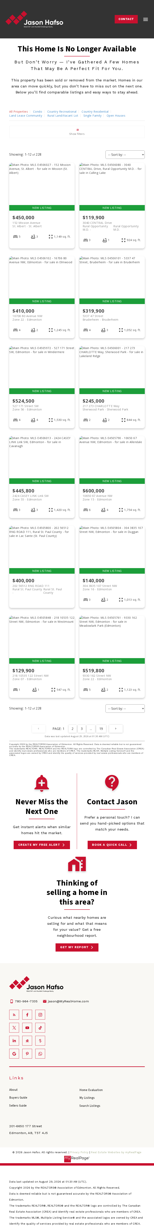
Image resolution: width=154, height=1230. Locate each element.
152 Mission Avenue (27, 224)
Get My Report (74, 947)
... (91, 729)
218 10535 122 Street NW (30, 677)
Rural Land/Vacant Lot (62, 115)
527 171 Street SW (27, 407)
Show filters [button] (77, 134)
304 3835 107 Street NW (100, 587)
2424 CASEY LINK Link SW (30, 497)
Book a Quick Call (109, 845)
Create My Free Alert (39, 845)
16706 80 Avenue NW (27, 317)
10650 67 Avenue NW (97, 497)
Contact (126, 19)
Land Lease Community (25, 115)
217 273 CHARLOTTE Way (105, 407)
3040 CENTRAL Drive (111, 224)
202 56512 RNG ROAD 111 (37, 587)
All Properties (18, 111)
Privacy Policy (79, 1152)
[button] (126, 19)
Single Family (92, 115)
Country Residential (95, 111)
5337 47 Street (101, 317)
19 (101, 729)
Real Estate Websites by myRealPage (116, 1152)
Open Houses (116, 115)
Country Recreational (62, 111)
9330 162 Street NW (97, 677)
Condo (37, 111)
